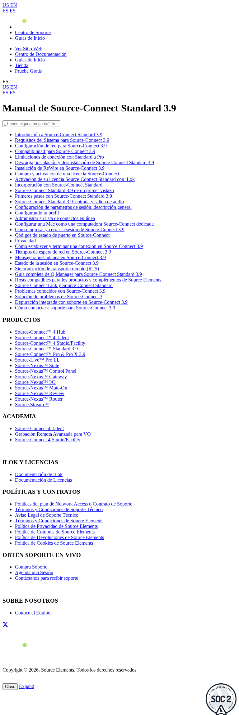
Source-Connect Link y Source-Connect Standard (64, 285)
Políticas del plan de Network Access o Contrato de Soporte (73, 503)
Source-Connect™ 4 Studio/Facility (50, 343)
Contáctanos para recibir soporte (46, 578)
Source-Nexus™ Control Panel (45, 371)
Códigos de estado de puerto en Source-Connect (62, 235)
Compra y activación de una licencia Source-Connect (67, 173)
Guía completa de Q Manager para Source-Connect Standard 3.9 (78, 274)
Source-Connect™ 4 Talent (42, 337)
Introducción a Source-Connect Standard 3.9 (58, 134)
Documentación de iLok (39, 474)
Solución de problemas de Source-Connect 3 (58, 296)
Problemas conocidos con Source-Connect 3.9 (60, 291)
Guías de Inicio (30, 38)
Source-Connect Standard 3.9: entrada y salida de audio (69, 201)
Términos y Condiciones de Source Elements (59, 520)
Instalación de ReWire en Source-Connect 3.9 (60, 168)
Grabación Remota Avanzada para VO (53, 434)
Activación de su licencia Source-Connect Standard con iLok (75, 179)
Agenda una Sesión (34, 572)
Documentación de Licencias (43, 480)
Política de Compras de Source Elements (55, 531)
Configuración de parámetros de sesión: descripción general (73, 207)
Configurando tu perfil (37, 212)
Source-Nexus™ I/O (35, 382)
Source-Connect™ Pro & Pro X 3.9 (50, 354)
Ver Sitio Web (28, 48)
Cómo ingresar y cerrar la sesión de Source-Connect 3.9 (69, 229)
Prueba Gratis (28, 71)
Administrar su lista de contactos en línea (55, 218)
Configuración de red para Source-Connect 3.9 (61, 145)
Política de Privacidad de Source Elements (56, 526)
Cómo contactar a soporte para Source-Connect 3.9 (65, 307)
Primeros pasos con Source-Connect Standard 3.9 (63, 196)
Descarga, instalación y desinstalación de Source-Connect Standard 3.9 (84, 162)
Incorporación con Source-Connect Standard (58, 184)
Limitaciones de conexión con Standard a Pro (59, 157)
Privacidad (25, 240)
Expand (26, 686)
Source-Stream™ (32, 404)
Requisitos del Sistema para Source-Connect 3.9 (62, 140)
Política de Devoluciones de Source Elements (59, 537)
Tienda (21, 65)
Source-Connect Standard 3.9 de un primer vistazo (64, 190)
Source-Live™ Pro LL (37, 359)
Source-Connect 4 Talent (39, 428)
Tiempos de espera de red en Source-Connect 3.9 (63, 251)
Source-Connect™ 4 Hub (40, 332)
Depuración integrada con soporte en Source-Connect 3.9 (71, 302)
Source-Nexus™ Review (39, 393)
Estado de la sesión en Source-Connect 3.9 (57, 263)
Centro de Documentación (41, 54)
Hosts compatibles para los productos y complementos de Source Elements (88, 279)
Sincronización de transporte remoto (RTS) (57, 268)
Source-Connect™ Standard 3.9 (46, 348)
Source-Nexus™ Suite (37, 365)
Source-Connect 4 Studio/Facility (47, 439)
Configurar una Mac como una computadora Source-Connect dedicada (84, 224)
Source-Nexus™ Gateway (41, 376)
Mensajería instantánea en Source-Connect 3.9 (60, 257)
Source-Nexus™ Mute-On (41, 387)
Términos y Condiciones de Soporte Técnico (59, 509)
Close (10, 686)
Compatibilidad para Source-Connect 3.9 (55, 151)
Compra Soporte (31, 566)
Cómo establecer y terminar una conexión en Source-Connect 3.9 (79, 246)
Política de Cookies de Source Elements (54, 543)
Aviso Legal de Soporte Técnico (46, 515)
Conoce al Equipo (32, 612)
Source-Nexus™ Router (39, 399)
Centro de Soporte (33, 32)
